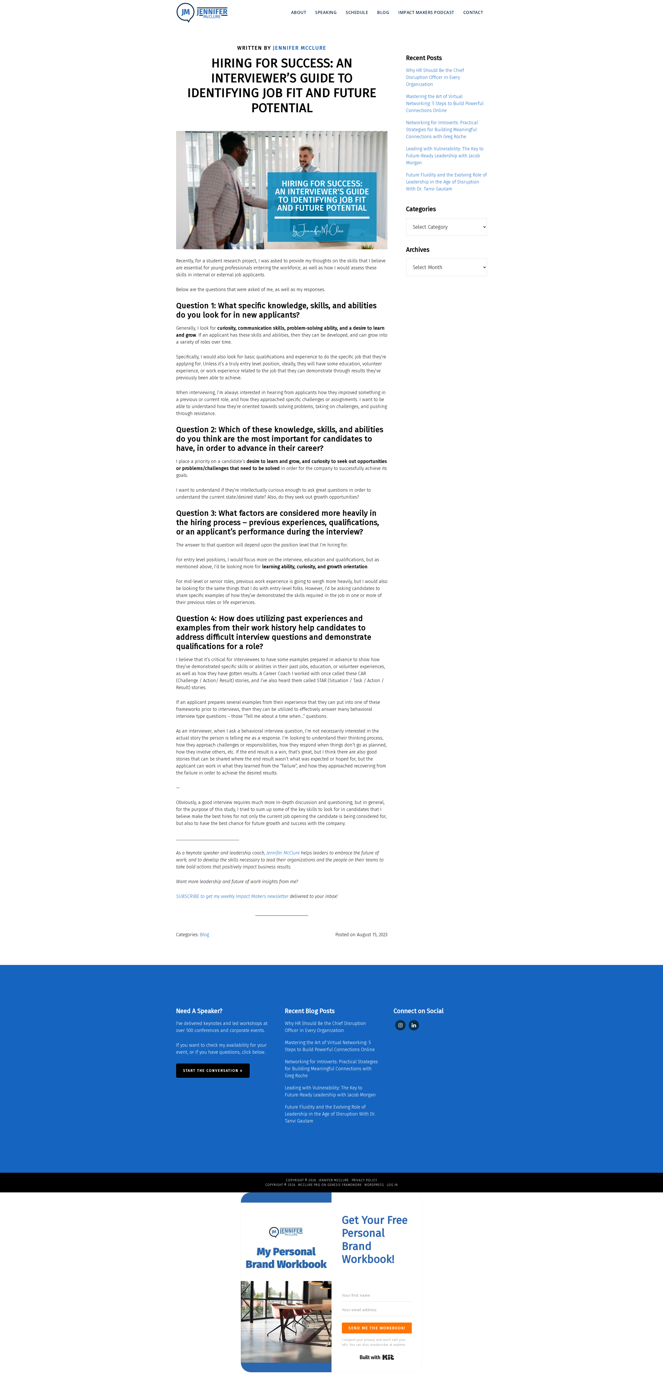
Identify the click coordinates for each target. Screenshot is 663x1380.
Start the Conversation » (213, 1070)
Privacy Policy (364, 1180)
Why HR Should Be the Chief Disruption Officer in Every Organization (435, 77)
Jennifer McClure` (202, 13)
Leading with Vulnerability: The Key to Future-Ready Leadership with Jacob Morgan (445, 156)
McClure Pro (309, 1185)
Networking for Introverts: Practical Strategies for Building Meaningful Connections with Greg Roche (442, 129)
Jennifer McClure (283, 853)
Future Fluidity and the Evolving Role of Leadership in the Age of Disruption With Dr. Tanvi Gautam (446, 182)
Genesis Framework (344, 1185)
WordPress (374, 1185)
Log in (392, 1185)
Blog (204, 935)
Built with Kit (377, 1357)
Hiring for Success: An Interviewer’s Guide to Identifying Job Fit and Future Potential (281, 85)
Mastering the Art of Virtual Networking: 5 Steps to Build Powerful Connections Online (445, 103)
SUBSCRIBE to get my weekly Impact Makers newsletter (232, 896)
